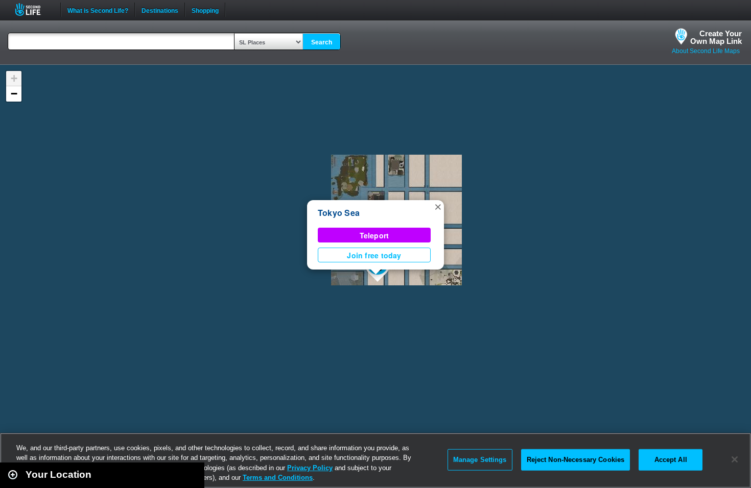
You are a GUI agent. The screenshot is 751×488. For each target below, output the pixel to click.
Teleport (374, 235)
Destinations (160, 9)
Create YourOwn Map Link (716, 37)
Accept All (670, 459)
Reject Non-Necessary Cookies (576, 459)
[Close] (734, 459)
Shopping (205, 9)
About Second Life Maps (706, 51)
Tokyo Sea (339, 212)
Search (321, 42)
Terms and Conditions (278, 477)
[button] (438, 206)
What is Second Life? (97, 9)
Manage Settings (480, 459)
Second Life (33, 9)
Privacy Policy (310, 468)
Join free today (374, 255)
